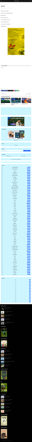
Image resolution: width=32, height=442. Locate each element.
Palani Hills (20, 172)
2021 (22, 294)
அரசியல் (21, 180)
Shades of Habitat (20, 175)
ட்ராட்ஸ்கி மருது (20, 228)
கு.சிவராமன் (21, 211)
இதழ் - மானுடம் (20, 193)
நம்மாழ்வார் (21, 239)
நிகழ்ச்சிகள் (21, 241)
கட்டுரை (21, 201)
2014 (22, 284)
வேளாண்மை (21, 272)
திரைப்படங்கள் (20, 234)
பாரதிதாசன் (21, 252)
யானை (21, 264)
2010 (22, 279)
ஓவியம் (21, 200)
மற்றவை (21, 257)
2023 (22, 297)
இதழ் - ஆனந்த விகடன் (20, 182)
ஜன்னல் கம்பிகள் (3, 103)
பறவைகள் (21, 251)
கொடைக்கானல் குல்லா (20, 213)
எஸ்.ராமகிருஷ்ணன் (20, 198)
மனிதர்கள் (21, 259)
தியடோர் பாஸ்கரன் (20, 233)
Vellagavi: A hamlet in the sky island (10, 361)
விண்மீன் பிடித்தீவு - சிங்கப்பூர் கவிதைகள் (14, 104)
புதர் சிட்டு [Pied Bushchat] (8, 403)
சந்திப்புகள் (21, 216)
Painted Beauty (7, 318)
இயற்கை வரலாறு (20, 195)
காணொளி (21, 206)
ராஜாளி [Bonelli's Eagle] (8, 357)
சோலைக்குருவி (20, 226)
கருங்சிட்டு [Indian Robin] (8, 410)
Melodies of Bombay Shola (8, 354)
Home (1, 4)
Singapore (20, 177)
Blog (10, 440)
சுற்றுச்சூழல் (20, 223)
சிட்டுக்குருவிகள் (20, 218)
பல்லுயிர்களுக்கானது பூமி (25, 103)
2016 (22, 287)
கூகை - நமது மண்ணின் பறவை (8, 307)
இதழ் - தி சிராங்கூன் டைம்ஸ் (20, 188)
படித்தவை (21, 244)
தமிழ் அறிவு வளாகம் (20, 229)
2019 (22, 291)
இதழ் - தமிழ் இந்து (20, 185)
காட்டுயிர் (21, 205)
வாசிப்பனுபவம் (20, 267)
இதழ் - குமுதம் (20, 183)
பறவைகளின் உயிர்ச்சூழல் (20, 249)
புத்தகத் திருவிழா (20, 254)
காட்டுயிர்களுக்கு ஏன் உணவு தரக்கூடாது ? (9, 322)
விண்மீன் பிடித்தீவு (20, 269)
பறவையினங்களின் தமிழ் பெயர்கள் (8, 311)
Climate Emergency (20, 167)
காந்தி (21, 208)
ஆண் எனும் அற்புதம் (7, 406)
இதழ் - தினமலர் (20, 190)
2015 (22, 285)
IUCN (21, 170)
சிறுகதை (21, 221)
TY (5, 440)
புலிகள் (21, 256)
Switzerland (20, 178)
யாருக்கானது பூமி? (20, 262)
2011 (22, 281)
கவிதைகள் (4, 4)
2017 (22, 288)
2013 (22, 282)
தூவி (21, 236)
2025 (22, 300)
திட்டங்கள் (21, 231)
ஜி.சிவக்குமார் (20, 274)
